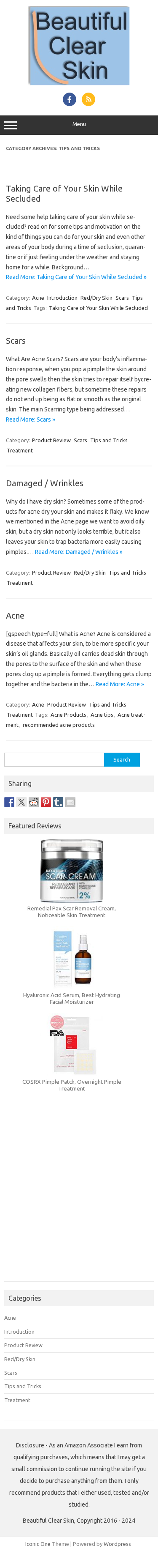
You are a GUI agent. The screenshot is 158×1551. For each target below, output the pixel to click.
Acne (38, 298)
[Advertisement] (79, 1200)
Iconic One (38, 1544)
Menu (79, 124)
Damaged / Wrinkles (44, 483)
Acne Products (68, 715)
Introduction (62, 298)
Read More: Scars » (30, 419)
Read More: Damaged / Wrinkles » (79, 551)
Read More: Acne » (120, 684)
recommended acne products (59, 725)
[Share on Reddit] (34, 802)
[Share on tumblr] (58, 802)
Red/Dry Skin (96, 298)
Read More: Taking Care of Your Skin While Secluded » (76, 277)
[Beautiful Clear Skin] (79, 83)
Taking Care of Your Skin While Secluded (98, 308)
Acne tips (102, 715)
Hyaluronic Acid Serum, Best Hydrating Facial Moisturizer (71, 998)
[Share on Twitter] (21, 802)
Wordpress (117, 1544)
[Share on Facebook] (9, 802)
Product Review (51, 440)
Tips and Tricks (109, 440)
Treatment (20, 450)
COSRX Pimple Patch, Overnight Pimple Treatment (71, 1085)
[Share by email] (70, 802)
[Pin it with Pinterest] (46, 802)
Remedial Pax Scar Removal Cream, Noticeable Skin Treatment (71, 911)
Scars (122, 298)
